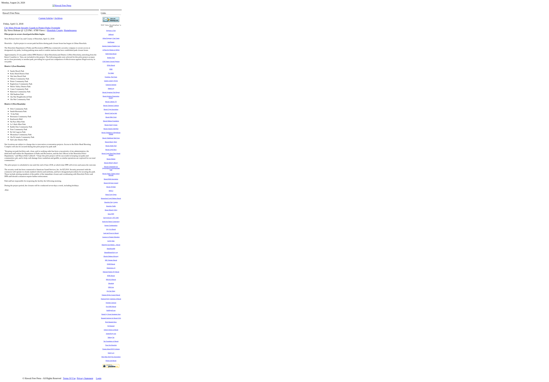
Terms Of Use (69, 378)
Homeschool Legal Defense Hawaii (111, 198)
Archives (58, 18)
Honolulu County (55, 30)
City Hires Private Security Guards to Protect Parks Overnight (32, 28)
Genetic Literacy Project (111, 81)
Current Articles (46, 18)
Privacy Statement (85, 378)
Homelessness (70, 30)
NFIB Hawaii (111, 275)
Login (98, 378)
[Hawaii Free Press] (61, 5)
